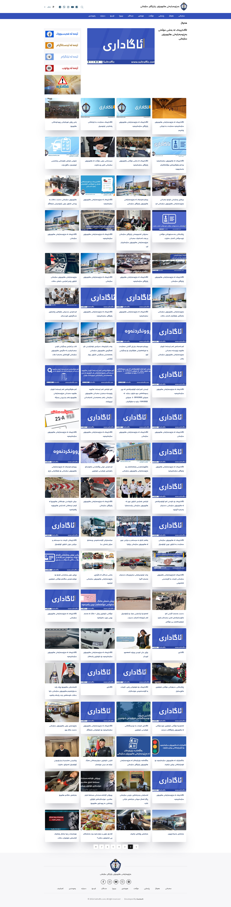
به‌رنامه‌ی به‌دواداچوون (176, 834)
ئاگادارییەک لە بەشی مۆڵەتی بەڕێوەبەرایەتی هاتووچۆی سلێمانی (172, 35)
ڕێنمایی (161, 16)
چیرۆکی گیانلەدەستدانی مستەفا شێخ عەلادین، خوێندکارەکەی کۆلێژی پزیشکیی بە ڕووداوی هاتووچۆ (98, 799)
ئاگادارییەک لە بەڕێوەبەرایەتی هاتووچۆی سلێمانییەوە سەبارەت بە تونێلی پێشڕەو (169, 126)
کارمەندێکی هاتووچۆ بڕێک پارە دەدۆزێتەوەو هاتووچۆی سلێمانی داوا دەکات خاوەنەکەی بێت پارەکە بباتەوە (63, 691)
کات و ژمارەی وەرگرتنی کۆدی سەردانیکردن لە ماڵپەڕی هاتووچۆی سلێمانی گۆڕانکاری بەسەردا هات (64, 350)
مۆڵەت (151, 16)
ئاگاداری (181, 652)
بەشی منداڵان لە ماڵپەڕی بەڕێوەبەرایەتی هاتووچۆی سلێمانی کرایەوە (99, 579)
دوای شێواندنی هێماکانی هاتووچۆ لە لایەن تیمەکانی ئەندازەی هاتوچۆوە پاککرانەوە (63, 505)
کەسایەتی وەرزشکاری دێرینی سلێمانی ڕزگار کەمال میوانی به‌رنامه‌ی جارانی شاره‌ (134, 799)
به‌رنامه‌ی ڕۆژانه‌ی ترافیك (139, 834)
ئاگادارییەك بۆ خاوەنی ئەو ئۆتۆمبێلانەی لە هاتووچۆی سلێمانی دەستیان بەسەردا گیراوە (169, 505)
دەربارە (102, 16)
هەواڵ (171, 16)
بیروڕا (121, 16)
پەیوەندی (91, 16)
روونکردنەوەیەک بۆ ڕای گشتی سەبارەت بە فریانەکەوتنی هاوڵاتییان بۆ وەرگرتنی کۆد (133, 350)
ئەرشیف (60, 889)
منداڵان (130, 16)
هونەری (141, 16)
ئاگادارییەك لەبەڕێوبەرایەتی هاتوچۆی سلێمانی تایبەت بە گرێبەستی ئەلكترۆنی (170, 579)
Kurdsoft (140, 899)
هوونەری (125, 889)
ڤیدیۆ (112, 16)
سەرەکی (181, 16)
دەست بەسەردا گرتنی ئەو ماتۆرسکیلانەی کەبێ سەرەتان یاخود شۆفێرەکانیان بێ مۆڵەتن (171, 618)
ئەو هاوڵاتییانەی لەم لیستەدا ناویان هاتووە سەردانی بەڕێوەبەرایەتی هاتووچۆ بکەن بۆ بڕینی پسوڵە (63, 393)
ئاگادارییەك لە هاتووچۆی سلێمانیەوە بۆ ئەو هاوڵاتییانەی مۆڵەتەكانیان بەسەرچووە (170, 165)
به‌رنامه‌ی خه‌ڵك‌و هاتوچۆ (68, 795)
